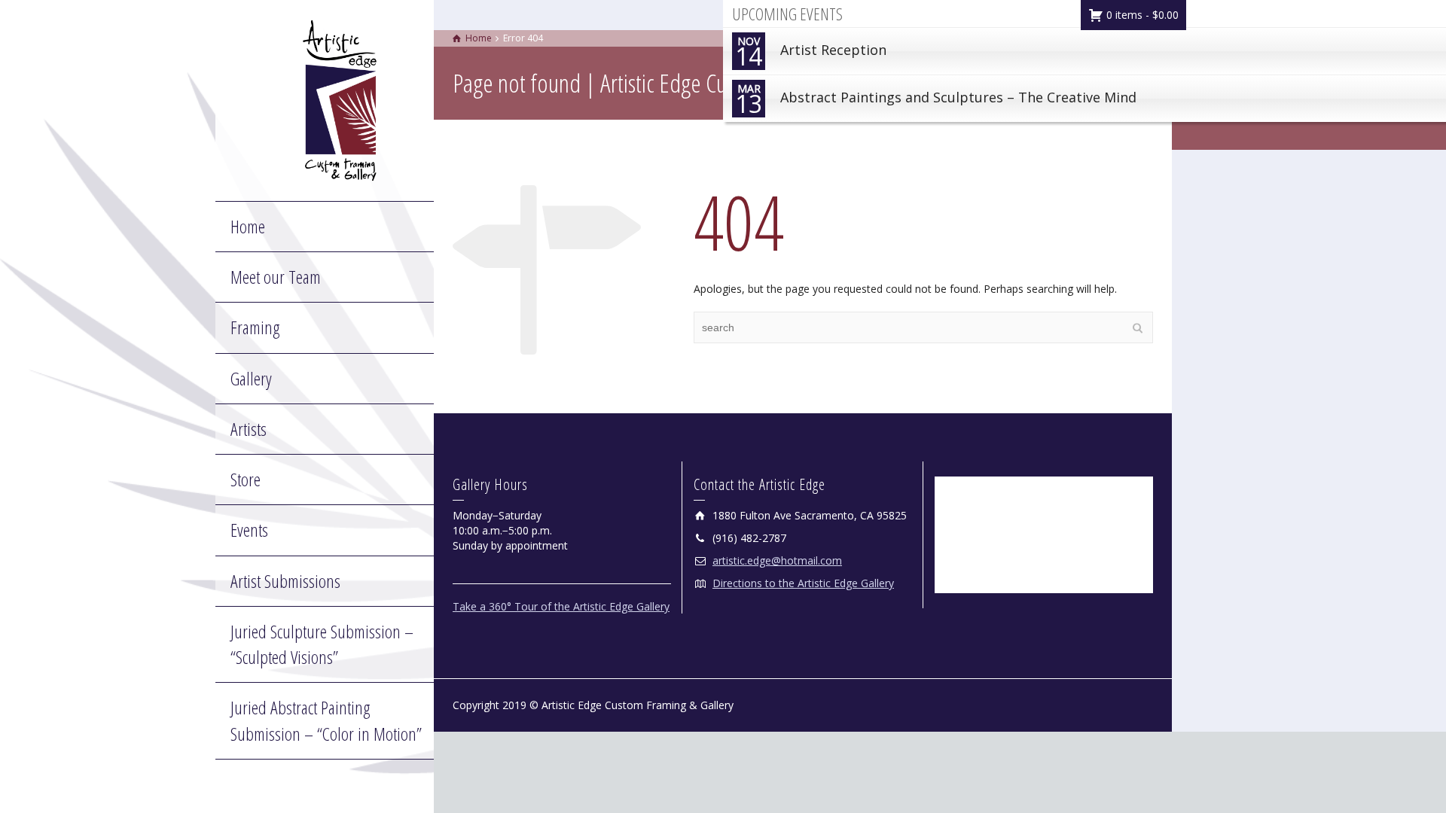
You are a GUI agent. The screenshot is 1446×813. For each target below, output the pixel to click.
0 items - (1141, 15)
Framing (254, 327)
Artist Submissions (285, 580)
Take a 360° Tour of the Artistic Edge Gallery (561, 606)
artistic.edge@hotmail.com (777, 560)
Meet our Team (275, 276)
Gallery (251, 378)
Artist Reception (810, 53)
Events (249, 529)
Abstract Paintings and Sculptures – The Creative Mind (935, 100)
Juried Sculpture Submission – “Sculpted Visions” (321, 644)
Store (245, 479)
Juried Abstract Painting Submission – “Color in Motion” (326, 720)
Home (247, 226)
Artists (248, 428)
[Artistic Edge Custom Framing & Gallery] (340, 99)
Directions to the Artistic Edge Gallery (803, 583)
